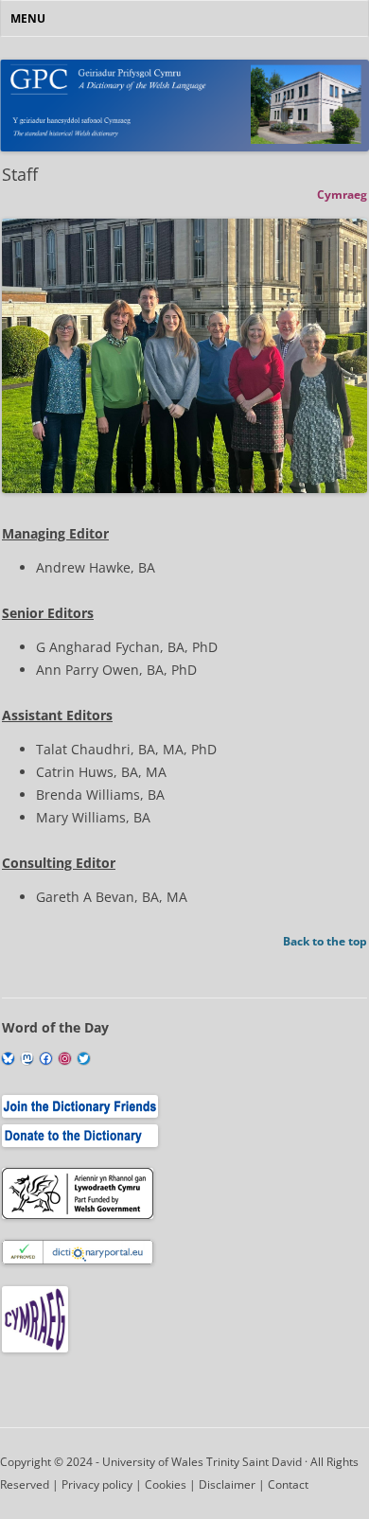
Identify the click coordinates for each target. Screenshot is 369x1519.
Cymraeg (342, 194)
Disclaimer (227, 1484)
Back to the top (325, 941)
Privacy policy (97, 1484)
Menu (27, 18)
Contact (288, 1484)
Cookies (165, 1484)
